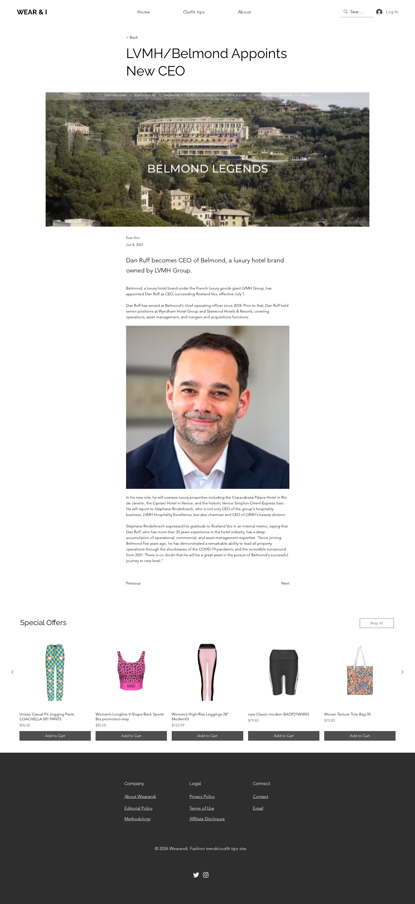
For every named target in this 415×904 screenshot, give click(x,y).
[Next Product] (402, 672)
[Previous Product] (12, 672)
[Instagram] (205, 874)
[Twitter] (196, 874)
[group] (207, 689)
